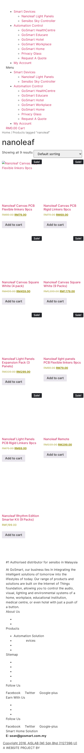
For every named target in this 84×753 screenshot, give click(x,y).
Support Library (25, 681)
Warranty (20, 671)
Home (6, 132)
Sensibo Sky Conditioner (32, 645)
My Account (22, 63)
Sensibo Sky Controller (38, 21)
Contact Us (22, 624)
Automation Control (28, 25)
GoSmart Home (33, 49)
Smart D (20, 640)
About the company (28, 619)
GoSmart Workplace (36, 44)
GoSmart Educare (34, 35)
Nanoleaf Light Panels (37, 16)
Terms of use (23, 662)
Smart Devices (24, 11)
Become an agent (26, 705)
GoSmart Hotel (32, 39)
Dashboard (22, 714)
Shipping (20, 667)
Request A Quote (33, 58)
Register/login (24, 709)
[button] (42, 67)
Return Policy (23, 676)
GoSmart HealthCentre (38, 30)
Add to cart (13, 225)
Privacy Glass (31, 53)
